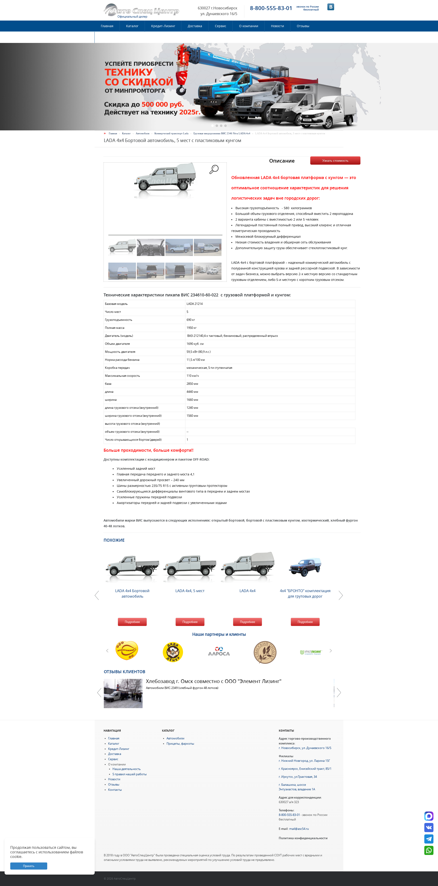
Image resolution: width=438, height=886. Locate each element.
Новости (277, 26)
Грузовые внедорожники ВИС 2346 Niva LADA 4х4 (221, 133)
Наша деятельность (126, 769)
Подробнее (132, 622)
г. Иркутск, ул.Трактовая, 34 (298, 777)
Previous (99, 692)
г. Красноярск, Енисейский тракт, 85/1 (305, 769)
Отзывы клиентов (124, 671)
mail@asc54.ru (299, 829)
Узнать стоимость (335, 160)
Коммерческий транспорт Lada (171, 133)
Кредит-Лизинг (163, 26)
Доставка (195, 26)
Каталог (132, 26)
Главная (107, 26)
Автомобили (142, 133)
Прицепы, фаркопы (180, 744)
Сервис (220, 26)
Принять (28, 866)
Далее (338, 692)
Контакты (108, 37)
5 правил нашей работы (129, 774)
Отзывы (303, 26)
